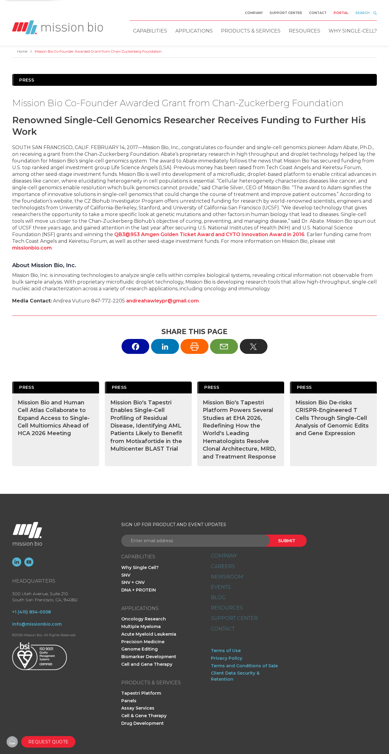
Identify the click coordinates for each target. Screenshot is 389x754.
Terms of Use (226, 650)
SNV (125, 575)
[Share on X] (254, 346)
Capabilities (150, 31)
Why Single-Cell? (353, 31)
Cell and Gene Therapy (146, 664)
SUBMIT (286, 540)
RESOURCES (227, 608)
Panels (128, 700)
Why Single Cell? (140, 567)
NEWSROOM (227, 576)
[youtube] (28, 562)
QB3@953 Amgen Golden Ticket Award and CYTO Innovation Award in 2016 (209, 234)
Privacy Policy (226, 658)
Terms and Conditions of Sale (244, 665)
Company (254, 13)
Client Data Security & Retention (235, 676)
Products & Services (251, 31)
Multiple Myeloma (141, 626)
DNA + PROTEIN (138, 590)
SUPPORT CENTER (234, 618)
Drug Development (142, 723)
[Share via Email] (224, 346)
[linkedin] (16, 562)
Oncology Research (143, 619)
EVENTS (221, 587)
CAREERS (223, 566)
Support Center (286, 13)
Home (22, 51)
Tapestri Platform (141, 693)
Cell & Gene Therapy (144, 715)
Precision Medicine (142, 641)
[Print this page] (194, 346)
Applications (194, 31)
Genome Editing (139, 649)
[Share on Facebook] (136, 346)
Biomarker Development (148, 656)
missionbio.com (32, 248)
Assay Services (137, 708)
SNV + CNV (133, 582)
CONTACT (223, 629)
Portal (341, 13)
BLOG (218, 597)
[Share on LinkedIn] (165, 346)
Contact (318, 13)
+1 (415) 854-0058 (31, 612)
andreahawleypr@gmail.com (162, 301)
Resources (304, 31)
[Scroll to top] (12, 742)
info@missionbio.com (37, 624)
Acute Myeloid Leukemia (148, 634)
